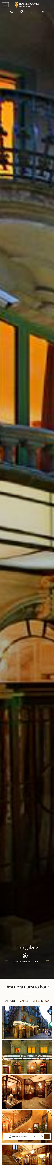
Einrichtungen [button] (41, 1001)
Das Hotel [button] (9, 1001)
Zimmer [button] (24, 1001)
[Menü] (5, 5)
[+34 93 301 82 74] (11, 12)
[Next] (47, 960)
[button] (47, 1136)
